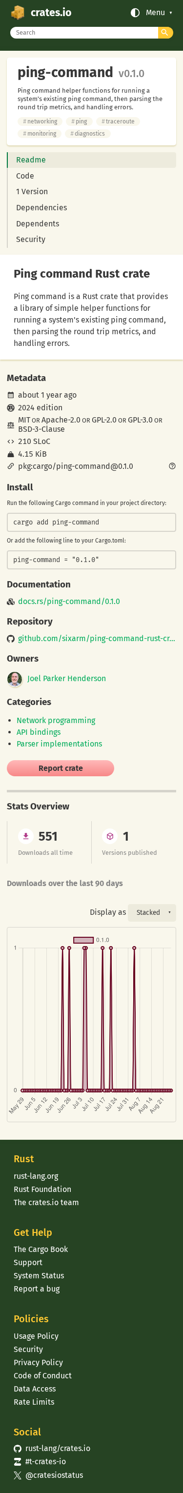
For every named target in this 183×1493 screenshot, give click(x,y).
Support (28, 1262)
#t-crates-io (39, 1461)
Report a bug (37, 1288)
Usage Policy (36, 1336)
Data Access (35, 1388)
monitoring (39, 133)
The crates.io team (46, 1202)
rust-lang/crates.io (52, 1448)
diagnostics (87, 133)
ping (79, 121)
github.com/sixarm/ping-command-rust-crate (97, 638)
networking (40, 121)
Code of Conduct (43, 1375)
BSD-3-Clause (41, 429)
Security (30, 239)
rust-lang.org (36, 1176)
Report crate (61, 768)
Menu (155, 12)
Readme (31, 159)
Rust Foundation (42, 1189)
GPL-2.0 (104, 419)
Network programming (56, 720)
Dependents (37, 223)
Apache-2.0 (61, 419)
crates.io (51, 12)
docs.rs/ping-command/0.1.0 (69, 601)
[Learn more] (172, 467)
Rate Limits (34, 1402)
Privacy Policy (38, 1362)
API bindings (39, 732)
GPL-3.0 (140, 419)
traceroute (118, 121)
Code (25, 176)
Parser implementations (59, 743)
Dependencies (41, 207)
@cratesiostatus (48, 1475)
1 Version (32, 191)
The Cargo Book (41, 1249)
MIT (24, 419)
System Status (39, 1275)
